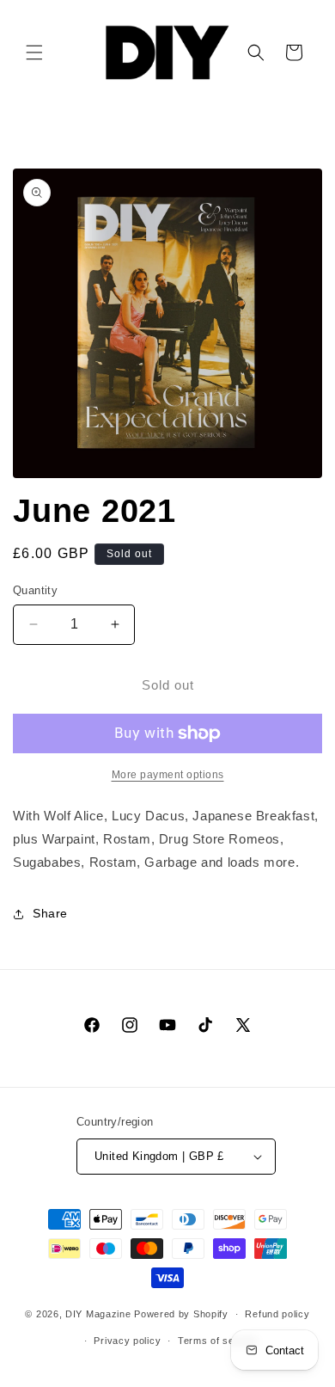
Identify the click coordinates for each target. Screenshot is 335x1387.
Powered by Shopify (181, 1314)
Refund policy (277, 1314)
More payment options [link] (168, 775)
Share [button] (50, 913)
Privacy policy (127, 1340)
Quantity (35, 590)
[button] (34, 52)
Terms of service (218, 1340)
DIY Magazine (98, 1314)
